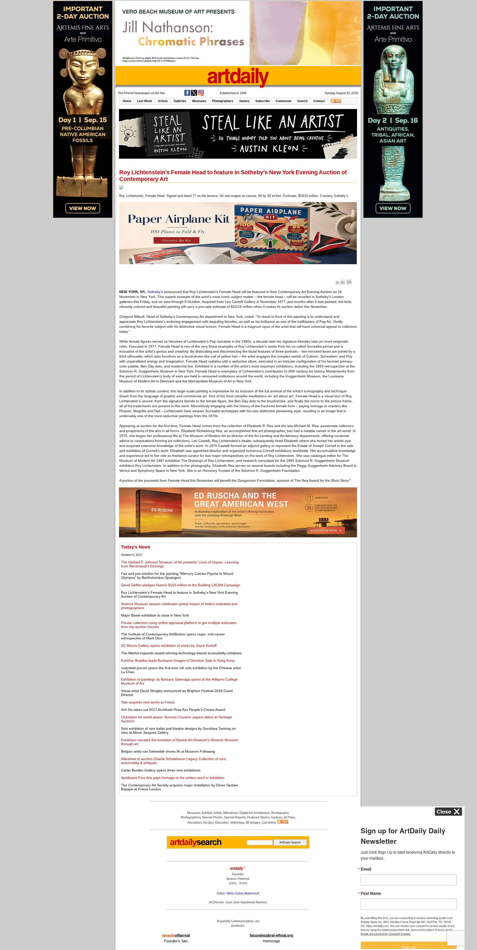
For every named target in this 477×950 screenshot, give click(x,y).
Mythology (237, 822)
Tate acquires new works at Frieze (148, 702)
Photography (279, 813)
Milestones (230, 813)
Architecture (262, 813)
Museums (199, 101)
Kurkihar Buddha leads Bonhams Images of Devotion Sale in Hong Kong (178, 660)
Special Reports (235, 817)
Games (244, 101)
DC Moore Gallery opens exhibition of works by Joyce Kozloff (169, 646)
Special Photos (212, 817)
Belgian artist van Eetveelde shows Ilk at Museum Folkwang (168, 751)
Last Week (144, 101)
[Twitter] (194, 95)
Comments (283, 101)
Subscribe (262, 101)
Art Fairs (289, 817)
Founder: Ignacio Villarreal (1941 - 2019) (238, 879)
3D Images (252, 822)
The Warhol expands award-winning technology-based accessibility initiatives (181, 653)
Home (127, 101)
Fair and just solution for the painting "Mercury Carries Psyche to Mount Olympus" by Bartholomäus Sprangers (177, 576)
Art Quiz (208, 822)
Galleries (180, 101)
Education (222, 822)
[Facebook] (187, 95)
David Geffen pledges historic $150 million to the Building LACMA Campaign (180, 585)
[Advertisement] (299, 579)
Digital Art (245, 813)
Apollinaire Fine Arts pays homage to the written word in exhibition (172, 778)
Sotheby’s (155, 292)
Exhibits (207, 813)
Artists (163, 101)
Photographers (222, 101)
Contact (319, 101)
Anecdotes (194, 822)
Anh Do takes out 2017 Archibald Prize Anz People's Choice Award (173, 710)
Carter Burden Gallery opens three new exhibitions (160, 770)
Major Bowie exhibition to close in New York (155, 615)
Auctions (276, 817)
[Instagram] (201, 95)
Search (302, 101)
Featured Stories (258, 817)
